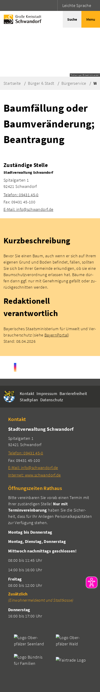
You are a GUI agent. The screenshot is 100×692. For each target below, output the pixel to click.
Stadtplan (29, 399)
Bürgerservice (73, 83)
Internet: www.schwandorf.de (34, 475)
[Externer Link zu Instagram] (15, 367)
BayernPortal (56, 335)
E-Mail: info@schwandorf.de (28, 209)
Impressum (47, 393)
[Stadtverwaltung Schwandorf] (50, 191)
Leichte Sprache (76, 5)
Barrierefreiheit (73, 393)
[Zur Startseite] (21, 19)
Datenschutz (51, 399)
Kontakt (27, 393)
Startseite (12, 83)
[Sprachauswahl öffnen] (53, 5)
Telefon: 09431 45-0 (21, 194)
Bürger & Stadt (41, 83)
